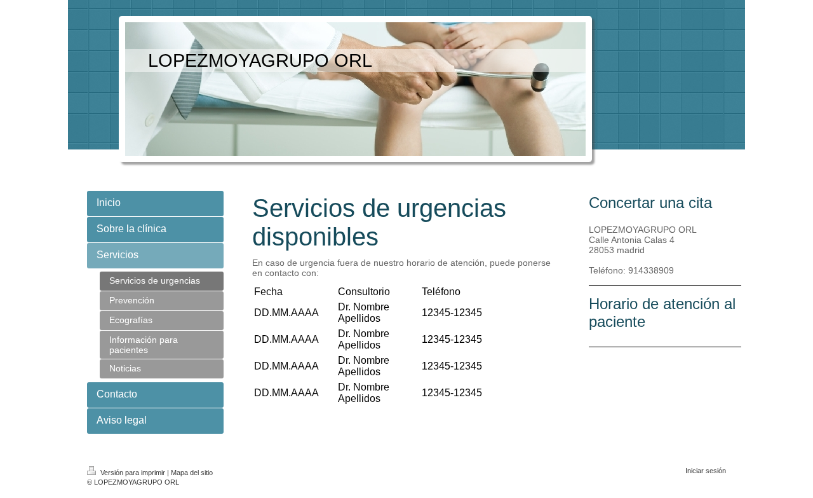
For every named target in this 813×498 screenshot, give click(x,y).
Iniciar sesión (705, 470)
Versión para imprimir (132, 472)
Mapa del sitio (192, 472)
